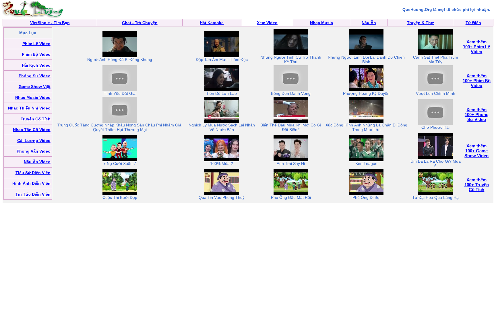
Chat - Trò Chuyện (140, 22)
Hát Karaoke (212, 22)
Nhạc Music (321, 22)
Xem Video (267, 22)
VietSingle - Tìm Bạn (50, 22)
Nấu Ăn (369, 22)
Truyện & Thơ (420, 22)
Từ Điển (473, 22)
